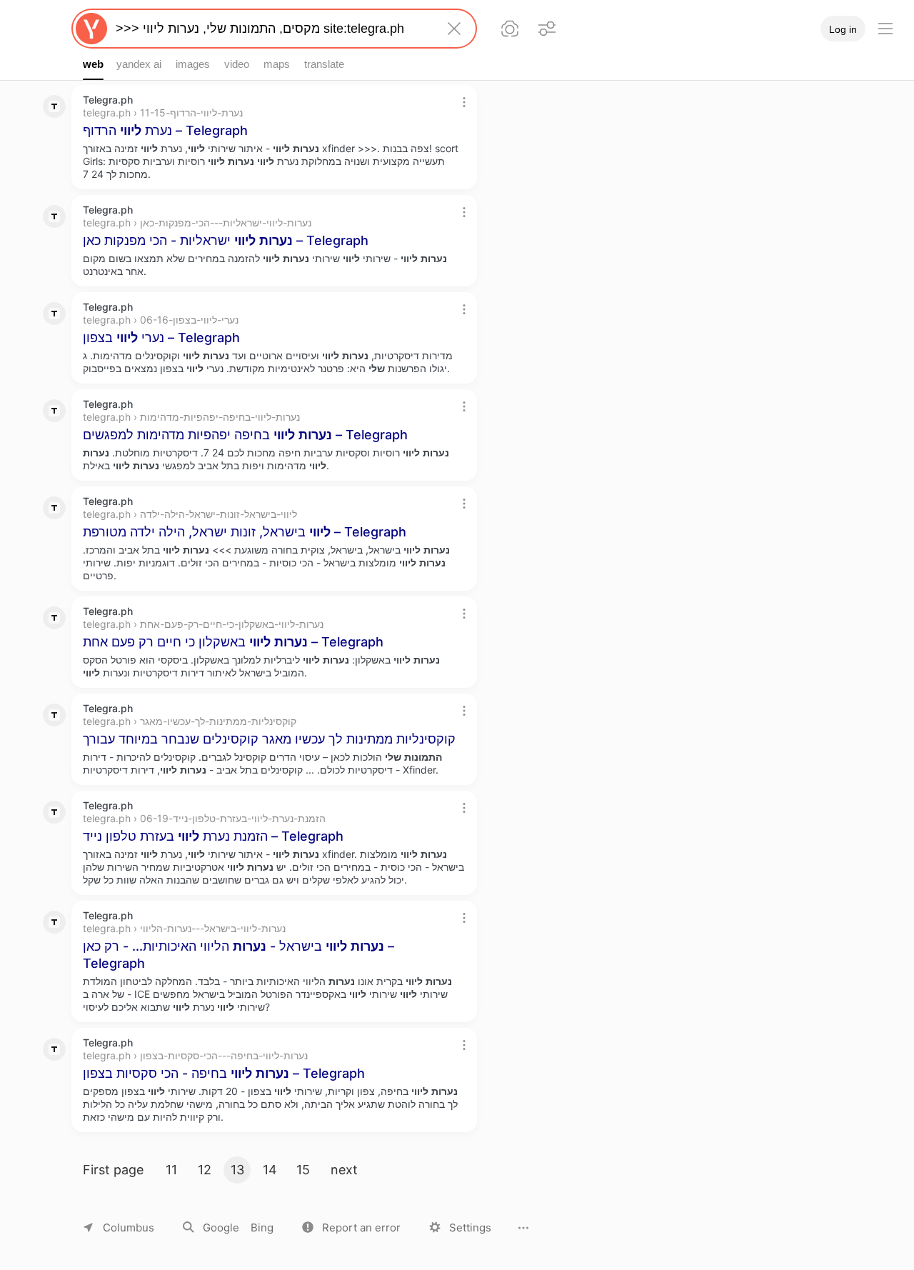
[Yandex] (91, 28)
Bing (262, 1227)
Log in (843, 29)
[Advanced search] (547, 28)
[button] (351, 1227)
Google (221, 1227)
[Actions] (464, 102)
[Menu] (885, 28)
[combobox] (271, 28)
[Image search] (510, 28)
